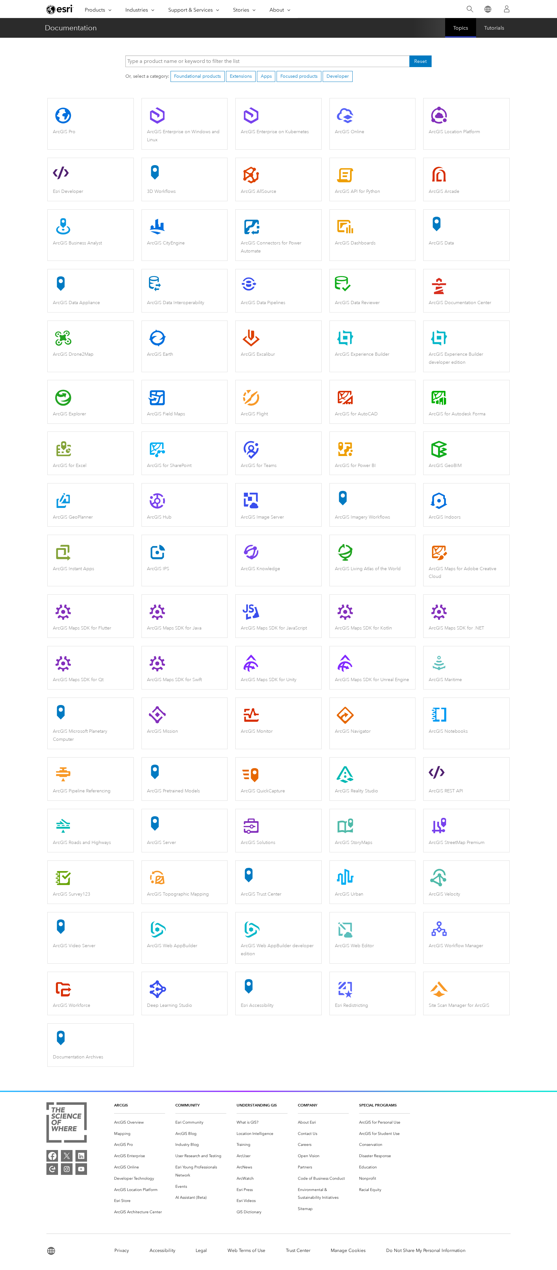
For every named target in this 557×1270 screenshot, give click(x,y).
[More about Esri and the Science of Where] (66, 1123)
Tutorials (494, 28)
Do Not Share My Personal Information (425, 1250)
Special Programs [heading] (378, 1105)
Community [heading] (187, 1105)
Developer (338, 76)
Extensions (241, 76)
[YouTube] (81, 1169)
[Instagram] (67, 1169)
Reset (420, 61)
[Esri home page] (59, 9)
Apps (266, 76)
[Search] (470, 9)
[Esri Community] (52, 1169)
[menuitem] (139, 1122)
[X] (67, 1156)
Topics (460, 28)
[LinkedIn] (81, 1156)
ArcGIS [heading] (121, 1105)
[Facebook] (52, 1156)
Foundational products (197, 76)
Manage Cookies (348, 1250)
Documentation (71, 27)
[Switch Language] (487, 9)
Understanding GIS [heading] (257, 1105)
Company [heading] (307, 1105)
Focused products (299, 76)
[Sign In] (506, 9)
